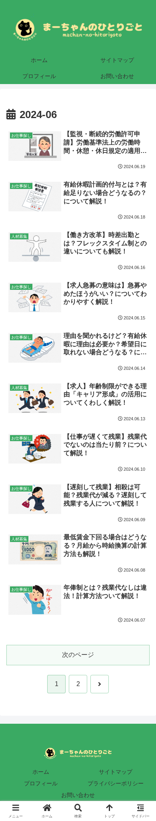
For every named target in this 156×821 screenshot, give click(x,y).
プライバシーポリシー (116, 783)
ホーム (40, 772)
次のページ (78, 654)
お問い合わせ (78, 795)
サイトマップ (115, 772)
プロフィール (41, 783)
